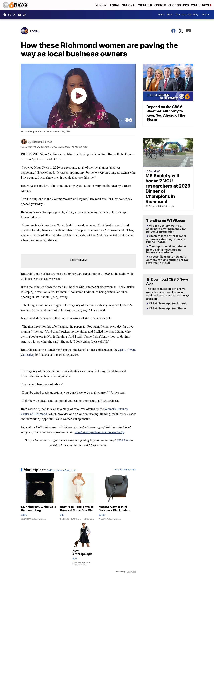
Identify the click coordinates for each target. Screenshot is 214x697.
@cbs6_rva (25, 14)
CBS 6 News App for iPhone (167, 308)
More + (205, 14)
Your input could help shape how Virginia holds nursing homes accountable (166, 249)
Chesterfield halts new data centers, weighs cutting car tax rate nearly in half (167, 259)
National (129, 5)
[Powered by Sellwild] (131, 572)
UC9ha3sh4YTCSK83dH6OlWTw (20, 14)
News (161, 14)
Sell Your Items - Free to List (61, 470)
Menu (99, 5)
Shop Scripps (178, 5)
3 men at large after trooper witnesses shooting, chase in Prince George (166, 239)
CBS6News (5, 14)
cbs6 (10, 14)
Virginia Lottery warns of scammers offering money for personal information (166, 228)
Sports (160, 5)
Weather (145, 5)
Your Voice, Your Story (186, 14)
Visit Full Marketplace (125, 470)
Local (114, 5)
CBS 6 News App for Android (167, 303)
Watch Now (200, 5)
